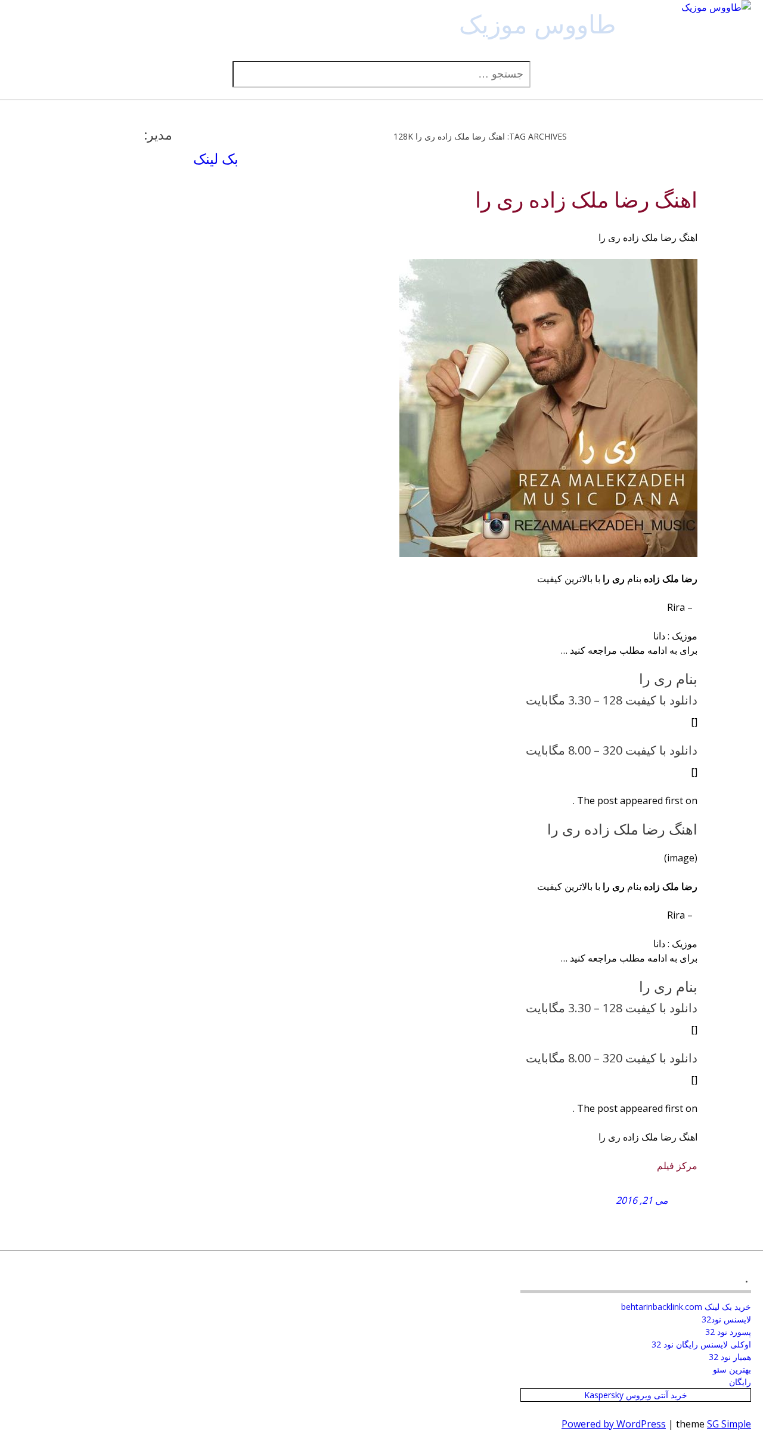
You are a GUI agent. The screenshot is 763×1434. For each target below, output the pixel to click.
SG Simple (729, 1423)
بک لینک (215, 158)
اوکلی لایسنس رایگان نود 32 (701, 1344)
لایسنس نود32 (726, 1319)
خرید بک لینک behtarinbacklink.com (686, 1306)
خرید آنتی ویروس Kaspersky (635, 1395)
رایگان (740, 1381)
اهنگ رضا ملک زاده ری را (586, 200)
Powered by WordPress (614, 1423)
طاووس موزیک (537, 23)
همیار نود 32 (730, 1356)
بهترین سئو (732, 1369)
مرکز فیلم (677, 1165)
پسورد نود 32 (728, 1331)
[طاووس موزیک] (716, 7)
